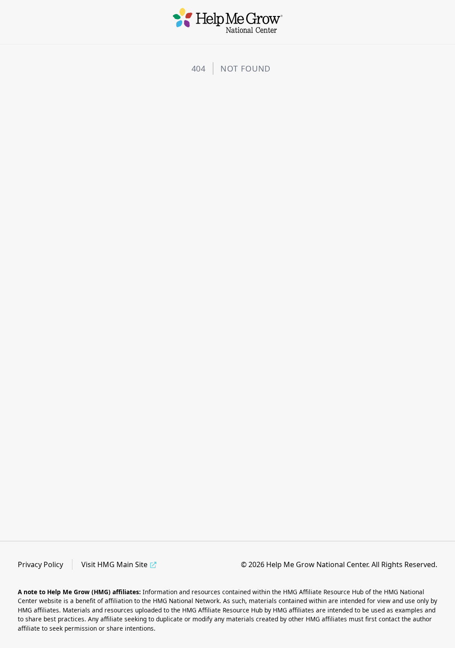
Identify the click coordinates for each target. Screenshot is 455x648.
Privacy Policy (40, 564)
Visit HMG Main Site (114, 564)
